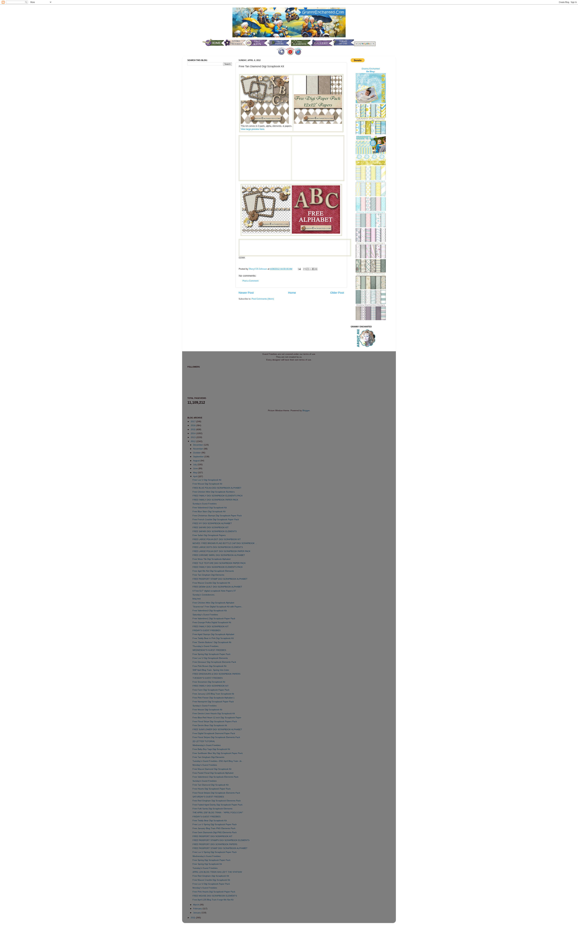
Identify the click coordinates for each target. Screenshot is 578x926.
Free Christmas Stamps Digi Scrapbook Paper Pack (217, 515)
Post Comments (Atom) (263, 299)
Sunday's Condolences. (204, 595)
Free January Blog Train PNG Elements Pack (214, 828)
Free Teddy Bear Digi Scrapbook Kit (210, 820)
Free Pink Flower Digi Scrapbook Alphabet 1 (214, 698)
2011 (193, 918)
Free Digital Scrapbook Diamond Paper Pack (214, 733)
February (197, 908)
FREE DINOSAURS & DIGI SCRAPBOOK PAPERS (216, 674)
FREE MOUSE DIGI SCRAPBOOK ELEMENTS (215, 896)
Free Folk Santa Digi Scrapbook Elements (212, 809)
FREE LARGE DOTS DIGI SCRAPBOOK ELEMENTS (218, 547)
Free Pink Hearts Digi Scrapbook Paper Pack (214, 892)
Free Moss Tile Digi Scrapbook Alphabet (212, 559)
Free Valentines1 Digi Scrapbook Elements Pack (215, 777)
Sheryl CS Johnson (258, 269)
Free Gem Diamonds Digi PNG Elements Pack (215, 832)
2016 (193, 425)
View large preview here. (253, 129)
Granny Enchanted (371, 69)
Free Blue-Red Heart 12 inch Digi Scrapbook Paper (217, 717)
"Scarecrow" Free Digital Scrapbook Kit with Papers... (218, 607)
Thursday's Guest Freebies (205, 646)
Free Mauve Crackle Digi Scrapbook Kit (211, 583)
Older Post (337, 292)
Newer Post (246, 292)
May (195, 472)
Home (292, 292)
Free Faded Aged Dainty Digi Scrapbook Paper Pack (217, 805)
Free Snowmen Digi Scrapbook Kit (209, 682)
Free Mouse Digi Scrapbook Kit (207, 484)
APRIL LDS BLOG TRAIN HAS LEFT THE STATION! (217, 872)
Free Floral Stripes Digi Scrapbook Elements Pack (216, 737)
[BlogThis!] (307, 268)
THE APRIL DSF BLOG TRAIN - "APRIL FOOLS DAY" (218, 812)
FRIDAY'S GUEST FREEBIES (207, 630)
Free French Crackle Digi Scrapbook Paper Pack (216, 519)
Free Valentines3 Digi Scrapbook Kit (210, 508)
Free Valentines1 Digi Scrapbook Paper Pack (214, 618)
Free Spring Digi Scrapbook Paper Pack (211, 654)
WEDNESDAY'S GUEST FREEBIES (209, 650)
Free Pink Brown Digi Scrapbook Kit (209, 666)
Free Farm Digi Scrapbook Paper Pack (211, 690)
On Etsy (370, 71)
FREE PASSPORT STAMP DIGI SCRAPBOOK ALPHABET (220, 579)
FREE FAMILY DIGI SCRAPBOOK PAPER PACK (215, 500)
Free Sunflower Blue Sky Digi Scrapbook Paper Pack (218, 753)
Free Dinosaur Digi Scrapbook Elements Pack (214, 662)
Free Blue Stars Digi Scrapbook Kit (209, 511)
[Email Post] (299, 269)
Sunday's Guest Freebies (205, 504)
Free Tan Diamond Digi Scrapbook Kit (210, 785)
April (195, 476)
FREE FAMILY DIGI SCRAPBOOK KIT (211, 626)
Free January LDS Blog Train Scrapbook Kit (213, 694)
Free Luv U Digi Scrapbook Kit (207, 480)
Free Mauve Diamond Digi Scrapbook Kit (212, 769)
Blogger (306, 410)
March (196, 905)
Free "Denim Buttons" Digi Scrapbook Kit (212, 642)
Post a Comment (250, 281)
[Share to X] (310, 268)
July (195, 464)
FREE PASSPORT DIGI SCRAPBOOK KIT (212, 836)
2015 (193, 429)
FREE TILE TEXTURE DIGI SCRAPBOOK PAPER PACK (219, 563)
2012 (193, 441)
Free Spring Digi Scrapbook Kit (207, 864)
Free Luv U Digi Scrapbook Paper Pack (211, 884)
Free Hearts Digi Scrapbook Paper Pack (212, 789)
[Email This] (304, 268)
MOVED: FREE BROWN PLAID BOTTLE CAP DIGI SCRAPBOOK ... (225, 543)
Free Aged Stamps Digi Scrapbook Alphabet (213, 634)
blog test (197, 599)
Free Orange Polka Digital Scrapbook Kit (212, 622)
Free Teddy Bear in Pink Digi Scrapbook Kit (213, 638)
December (198, 445)
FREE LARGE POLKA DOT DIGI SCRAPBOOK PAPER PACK (221, 551)
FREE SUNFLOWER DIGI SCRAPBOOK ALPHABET (217, 729)
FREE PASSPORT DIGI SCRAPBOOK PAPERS (215, 844)
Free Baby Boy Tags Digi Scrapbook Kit (211, 749)
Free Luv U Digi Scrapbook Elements (210, 658)
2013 (193, 437)
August (196, 461)
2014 (193, 433)
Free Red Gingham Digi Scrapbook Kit (211, 876)
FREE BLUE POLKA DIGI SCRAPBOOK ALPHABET (217, 488)
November (198, 449)
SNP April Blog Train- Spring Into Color (211, 670)
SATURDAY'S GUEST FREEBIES (208, 797)
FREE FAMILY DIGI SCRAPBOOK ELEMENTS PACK (218, 496)
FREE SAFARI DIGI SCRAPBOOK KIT (211, 527)
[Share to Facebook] (313, 268)
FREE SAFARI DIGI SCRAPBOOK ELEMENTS (215, 531)
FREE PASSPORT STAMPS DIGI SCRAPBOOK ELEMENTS (221, 840)
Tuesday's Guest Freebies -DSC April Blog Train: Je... (218, 761)
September (198, 456)
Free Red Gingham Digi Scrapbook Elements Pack (217, 801)
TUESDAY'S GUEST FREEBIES (208, 678)
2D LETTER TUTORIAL (204, 741)
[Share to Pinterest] (316, 268)
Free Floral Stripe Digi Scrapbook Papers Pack (215, 721)
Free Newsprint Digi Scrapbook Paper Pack (213, 702)
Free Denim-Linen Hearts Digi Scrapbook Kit (214, 713)
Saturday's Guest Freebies (205, 615)
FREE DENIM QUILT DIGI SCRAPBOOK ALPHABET (217, 587)
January (197, 913)
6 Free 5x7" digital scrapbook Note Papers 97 (214, 591)
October (197, 453)
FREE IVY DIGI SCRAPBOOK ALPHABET (212, 523)
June (195, 468)
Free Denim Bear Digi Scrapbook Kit (210, 725)
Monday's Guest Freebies (205, 765)
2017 (193, 421)
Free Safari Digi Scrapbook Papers (209, 535)
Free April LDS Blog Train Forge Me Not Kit (213, 900)
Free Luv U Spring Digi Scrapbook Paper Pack (215, 824)
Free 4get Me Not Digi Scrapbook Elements (213, 571)
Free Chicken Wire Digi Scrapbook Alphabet (213, 603)
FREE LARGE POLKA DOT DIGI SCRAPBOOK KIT (217, 539)
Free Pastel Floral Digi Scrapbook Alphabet (213, 773)
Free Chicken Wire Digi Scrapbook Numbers (214, 492)
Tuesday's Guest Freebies (205, 868)
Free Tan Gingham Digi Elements (208, 575)
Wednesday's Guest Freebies (207, 745)
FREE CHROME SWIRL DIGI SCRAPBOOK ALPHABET (219, 555)
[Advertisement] (265, 158)
